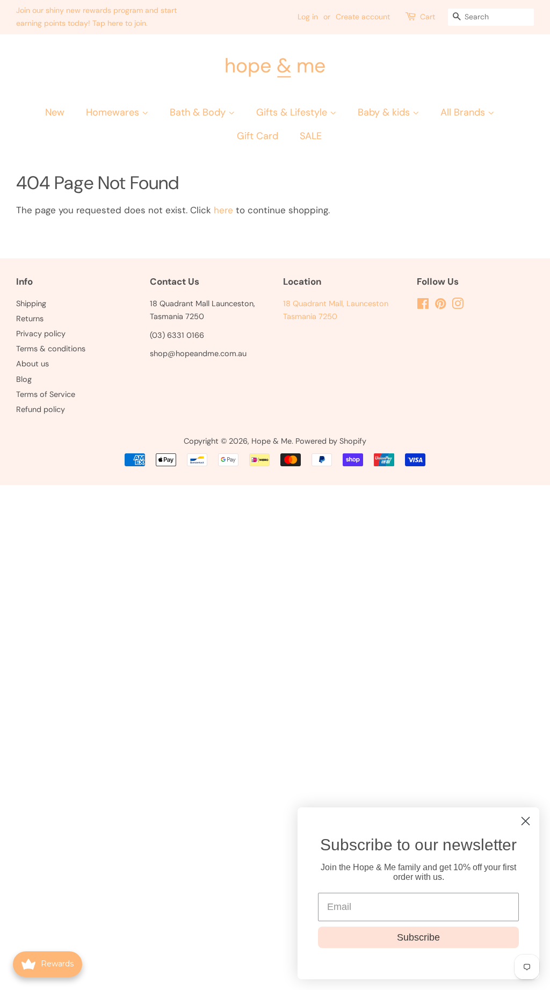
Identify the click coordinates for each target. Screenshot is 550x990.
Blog (24, 379)
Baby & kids (385, 112)
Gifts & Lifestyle (293, 112)
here (223, 210)
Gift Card (257, 135)
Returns (30, 318)
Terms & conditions (50, 348)
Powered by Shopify (330, 441)
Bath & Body (199, 112)
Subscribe (418, 937)
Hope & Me (271, 441)
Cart (427, 16)
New (54, 112)
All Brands (464, 112)
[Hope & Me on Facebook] (423, 305)
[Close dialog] (525, 821)
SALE (311, 135)
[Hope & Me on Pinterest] (440, 305)
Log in (308, 16)
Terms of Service (45, 394)
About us (32, 363)
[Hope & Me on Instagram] (458, 305)
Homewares (114, 112)
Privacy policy (41, 333)
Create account (363, 16)
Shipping (31, 303)
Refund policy (40, 409)
